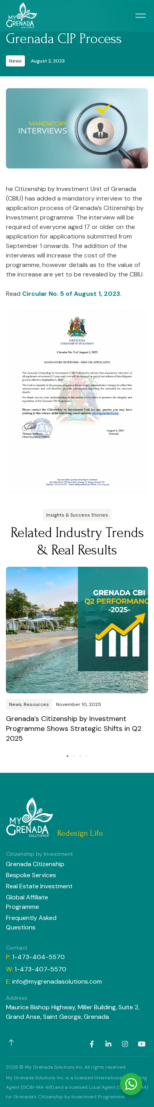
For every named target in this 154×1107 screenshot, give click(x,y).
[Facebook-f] (91, 1043)
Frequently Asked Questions (31, 922)
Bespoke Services (31, 875)
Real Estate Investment (39, 886)
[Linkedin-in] (108, 1043)
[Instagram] (124, 1043)
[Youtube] (141, 1043)
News (15, 61)
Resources (36, 704)
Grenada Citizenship (35, 864)
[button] (140, 16)
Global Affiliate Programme (27, 902)
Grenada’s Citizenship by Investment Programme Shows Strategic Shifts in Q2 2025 (73, 728)
